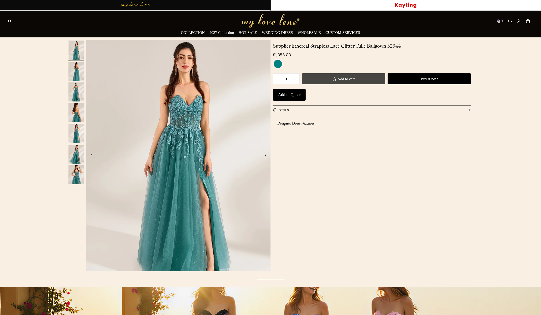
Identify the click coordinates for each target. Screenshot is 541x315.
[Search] (9, 21)
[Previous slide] (90, 155)
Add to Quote (289, 94)
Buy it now (429, 79)
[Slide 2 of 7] (76, 71)
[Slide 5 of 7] (76, 133)
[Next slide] (265, 155)
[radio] (278, 64)
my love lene (135, 4)
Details (284, 110)
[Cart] (528, 21)
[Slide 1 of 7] (76, 50)
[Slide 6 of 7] (76, 154)
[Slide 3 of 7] (76, 91)
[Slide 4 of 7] (76, 112)
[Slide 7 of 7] (76, 174)
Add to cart (346, 79)
